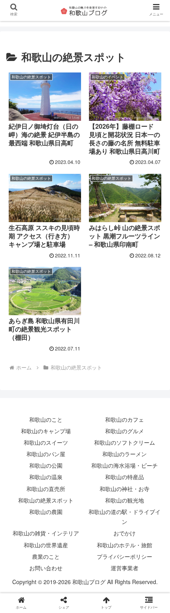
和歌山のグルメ (124, 431)
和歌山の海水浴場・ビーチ (124, 465)
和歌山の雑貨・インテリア (46, 533)
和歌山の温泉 (45, 477)
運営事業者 (124, 568)
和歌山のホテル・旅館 (124, 545)
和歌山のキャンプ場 (46, 431)
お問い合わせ (45, 568)
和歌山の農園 (45, 512)
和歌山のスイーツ (46, 442)
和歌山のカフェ (124, 419)
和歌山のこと (45, 419)
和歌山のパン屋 (45, 454)
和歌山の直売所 (45, 489)
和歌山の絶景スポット (46, 500)
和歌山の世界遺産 (46, 545)
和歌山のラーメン (124, 454)
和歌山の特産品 (124, 477)
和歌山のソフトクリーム (124, 442)
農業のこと (46, 556)
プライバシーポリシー (124, 556)
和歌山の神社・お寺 (124, 489)
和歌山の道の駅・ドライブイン (125, 516)
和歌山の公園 (45, 465)
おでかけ (124, 533)
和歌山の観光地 (124, 500)
